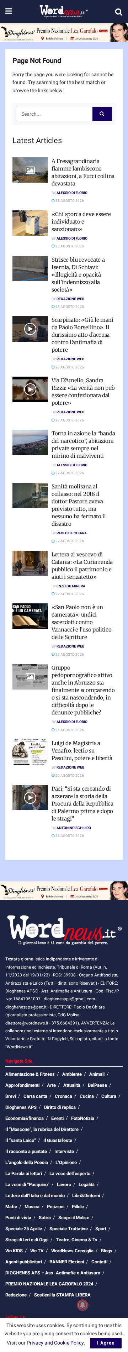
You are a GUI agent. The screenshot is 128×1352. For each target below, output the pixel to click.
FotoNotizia (82, 1118)
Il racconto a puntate (26, 1151)
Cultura (108, 1096)
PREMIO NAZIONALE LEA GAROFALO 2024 (49, 1283)
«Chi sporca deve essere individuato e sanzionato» (81, 221)
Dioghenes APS (21, 1107)
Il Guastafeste (57, 1140)
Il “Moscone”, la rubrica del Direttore (42, 1129)
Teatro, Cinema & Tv (76, 1239)
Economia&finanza (24, 1118)
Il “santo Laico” (20, 1140)
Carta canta (35, 1096)
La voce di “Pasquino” (27, 1184)
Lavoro (64, 1184)
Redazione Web (70, 299)
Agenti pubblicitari (23, 1261)
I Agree (105, 1343)
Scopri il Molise (73, 1217)
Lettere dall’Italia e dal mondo (35, 1195)
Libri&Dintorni (86, 1195)
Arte (51, 1085)
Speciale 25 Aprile (23, 1228)
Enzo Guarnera (71, 586)
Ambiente (72, 1074)
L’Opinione (66, 1162)
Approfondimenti (22, 1085)
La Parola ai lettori (23, 1173)
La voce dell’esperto (69, 1173)
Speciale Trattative (68, 1228)
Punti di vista (18, 1217)
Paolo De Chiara (72, 533)
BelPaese (97, 1085)
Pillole (78, 1206)
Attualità (71, 1085)
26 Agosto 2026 (69, 654)
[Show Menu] (8, 11)
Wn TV (37, 1250)
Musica (32, 1206)
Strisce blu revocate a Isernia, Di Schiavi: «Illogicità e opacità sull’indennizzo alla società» (78, 274)
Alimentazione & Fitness (30, 1074)
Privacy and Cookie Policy (55, 1343)
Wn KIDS (14, 1250)
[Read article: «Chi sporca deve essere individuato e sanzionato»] (30, 223)
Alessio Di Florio (72, 192)
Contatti (99, 1261)
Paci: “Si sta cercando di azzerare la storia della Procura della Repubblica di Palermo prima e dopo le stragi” (82, 803)
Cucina (87, 1096)
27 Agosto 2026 (69, 420)
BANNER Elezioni (66, 1261)
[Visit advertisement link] (64, 32)
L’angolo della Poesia (26, 1162)
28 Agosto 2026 (69, 200)
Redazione (16, 1294)
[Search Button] (119, 12)
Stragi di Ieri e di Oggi (26, 1239)
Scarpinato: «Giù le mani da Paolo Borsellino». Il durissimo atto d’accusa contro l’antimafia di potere (82, 334)
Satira (45, 1217)
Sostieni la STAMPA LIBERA (62, 1294)
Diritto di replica (60, 1107)
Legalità (87, 1184)
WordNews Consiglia (72, 1250)
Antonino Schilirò (74, 828)
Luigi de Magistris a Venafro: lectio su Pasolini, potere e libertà (82, 750)
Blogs (106, 1250)
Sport (100, 1228)
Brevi (10, 1096)
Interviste (64, 1151)
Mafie (11, 1206)
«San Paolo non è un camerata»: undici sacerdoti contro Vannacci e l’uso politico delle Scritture (82, 622)
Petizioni (55, 1206)
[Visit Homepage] (63, 12)
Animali (97, 1074)
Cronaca (63, 1096)
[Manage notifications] (82, 1305)
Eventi (57, 1118)
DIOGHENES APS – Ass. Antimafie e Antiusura (52, 1272)
